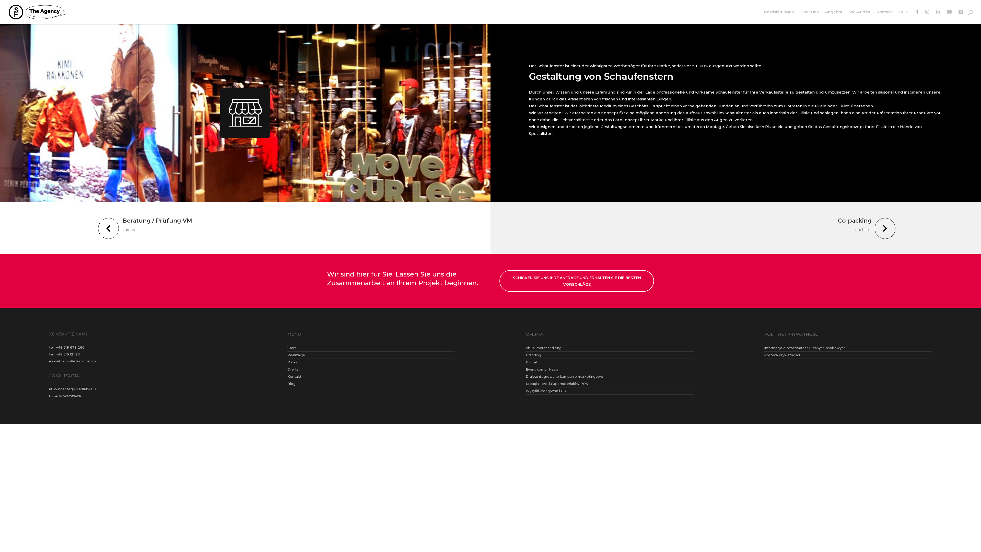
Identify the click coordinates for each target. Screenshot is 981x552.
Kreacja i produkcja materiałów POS (557, 384)
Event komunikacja (542, 369)
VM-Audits (859, 12)
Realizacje (296, 355)
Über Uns (810, 12)
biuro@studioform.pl (79, 361)
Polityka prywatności (782, 355)
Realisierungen (779, 12)
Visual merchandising (544, 348)
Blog (291, 384)
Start (291, 348)
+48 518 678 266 (70, 347)
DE (901, 12)
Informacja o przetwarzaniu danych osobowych (805, 348)
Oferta (293, 369)
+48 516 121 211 (68, 354)
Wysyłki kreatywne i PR (546, 391)
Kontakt (884, 12)
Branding (533, 355)
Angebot (834, 12)
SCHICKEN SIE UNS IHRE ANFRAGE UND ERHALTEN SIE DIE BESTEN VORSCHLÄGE (577, 281)
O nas (292, 362)
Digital (531, 362)
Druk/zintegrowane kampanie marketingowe (564, 376)
